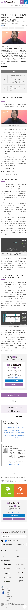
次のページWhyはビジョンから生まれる (14, 394)
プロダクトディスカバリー (20, 5)
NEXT (23, 401)
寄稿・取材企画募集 (7, 544)
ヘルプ (7, 586)
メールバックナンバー (15, 377)
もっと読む (5, 440)
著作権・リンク (8, 588)
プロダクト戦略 (9, 5)
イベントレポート (4, 28)
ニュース (3, 550)
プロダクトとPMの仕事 (15, 79)
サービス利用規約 (9, 596)
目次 (14, 71)
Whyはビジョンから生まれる (16, 86)
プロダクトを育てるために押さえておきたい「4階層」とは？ (17, 81)
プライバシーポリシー (10, 598)
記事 (17, 550)
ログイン (14, 384)
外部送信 (7, 600)
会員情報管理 (8, 590)
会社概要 (7, 594)
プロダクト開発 (11, 28)
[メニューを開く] (2, 2)
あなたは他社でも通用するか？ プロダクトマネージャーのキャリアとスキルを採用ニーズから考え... (14, 437)
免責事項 (7, 592)
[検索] (2, 5)
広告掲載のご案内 (21, 544)
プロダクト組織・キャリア (19, 28)
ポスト (4, 66)
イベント (3, 556)
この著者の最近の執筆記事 (14, 464)
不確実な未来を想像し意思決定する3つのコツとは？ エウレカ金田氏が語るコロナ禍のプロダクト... (14, 427)
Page (4, 88)
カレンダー (18, 556)
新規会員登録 (14, 380)
